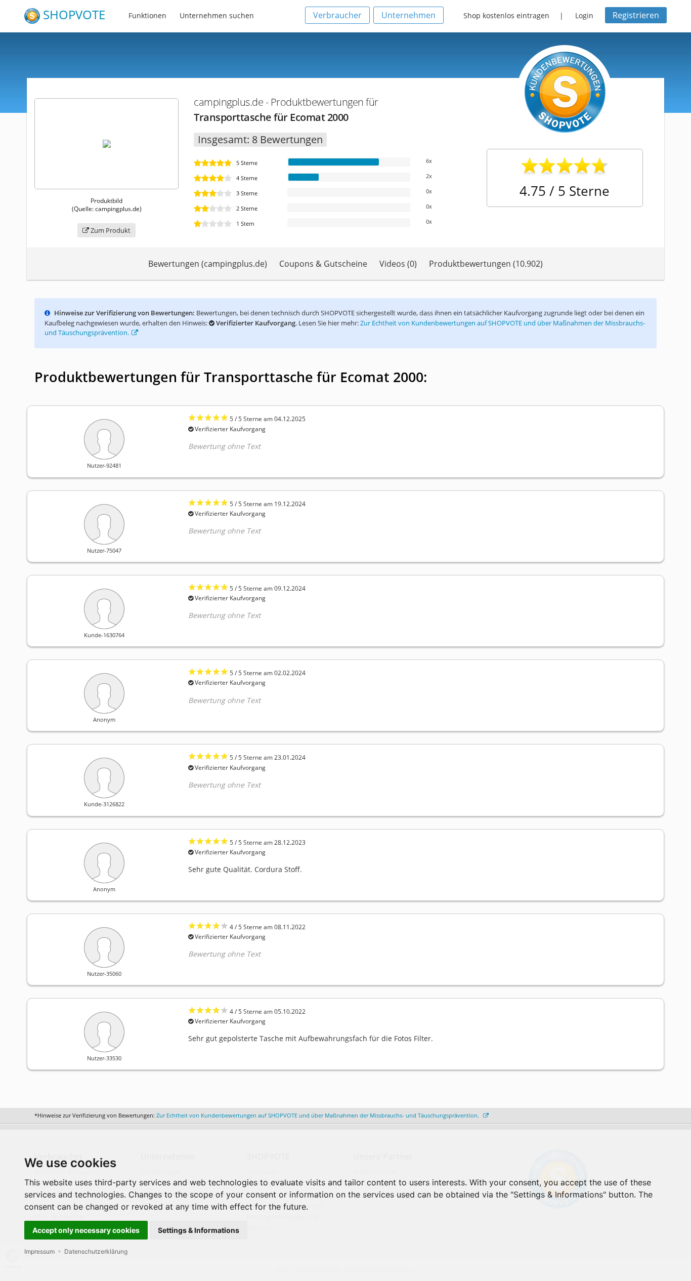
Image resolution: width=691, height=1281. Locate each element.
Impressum (39, 1251)
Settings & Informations (198, 1230)
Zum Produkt (110, 230)
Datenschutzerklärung (95, 1251)
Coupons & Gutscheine (323, 263)
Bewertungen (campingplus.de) (207, 263)
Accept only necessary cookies (86, 1230)
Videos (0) (398, 263)
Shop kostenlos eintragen (506, 15)
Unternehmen (408, 15)
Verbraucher (337, 15)
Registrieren (636, 15)
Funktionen (147, 15)
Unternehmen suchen (217, 15)
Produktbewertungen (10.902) (486, 263)
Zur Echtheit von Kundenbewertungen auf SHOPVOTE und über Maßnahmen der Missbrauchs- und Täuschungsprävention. (318, 1115)
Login (584, 15)
